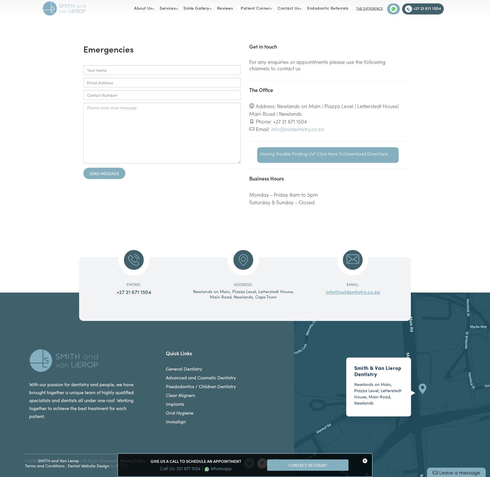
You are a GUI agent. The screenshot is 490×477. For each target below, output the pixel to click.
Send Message (104, 173)
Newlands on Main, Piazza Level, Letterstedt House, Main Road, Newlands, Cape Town (243, 294)
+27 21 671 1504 (426, 8)
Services (168, 8)
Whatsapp (220, 468)
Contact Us (288, 8)
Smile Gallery (196, 8)
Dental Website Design (88, 465)
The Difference (369, 8)
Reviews (225, 8)
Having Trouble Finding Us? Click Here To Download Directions (324, 153)
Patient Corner (255, 8)
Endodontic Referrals (327, 8)
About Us (143, 8)
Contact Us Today (308, 465)
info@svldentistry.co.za (297, 129)
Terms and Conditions (45, 465)
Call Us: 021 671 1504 (180, 468)
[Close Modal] (365, 461)
